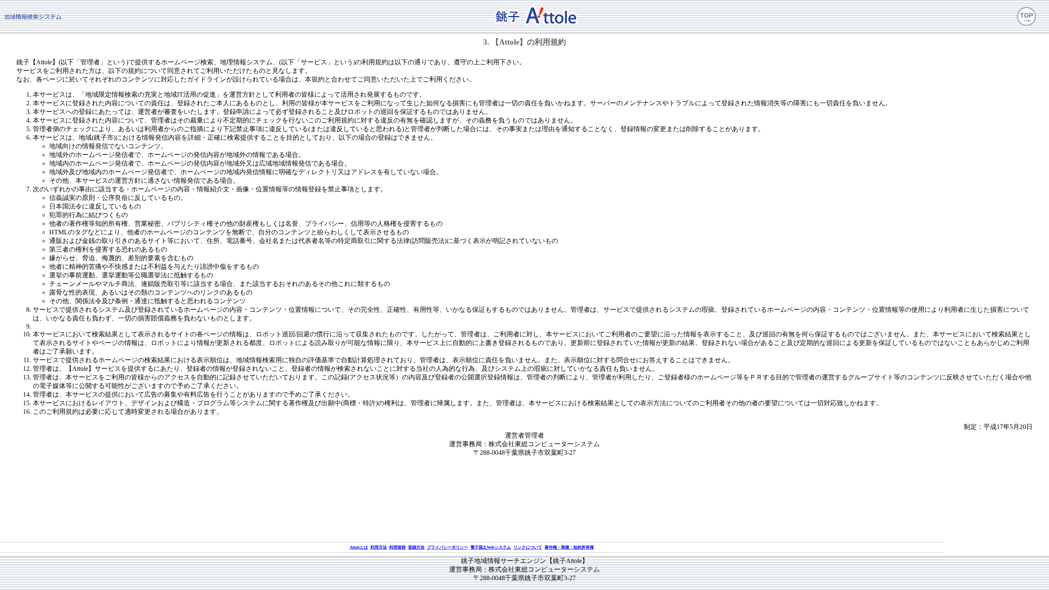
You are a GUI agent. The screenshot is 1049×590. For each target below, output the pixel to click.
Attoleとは (359, 547)
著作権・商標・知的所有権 (569, 547)
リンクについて (527, 547)
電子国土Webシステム (490, 547)
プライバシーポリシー (447, 547)
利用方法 (378, 547)
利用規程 (397, 547)
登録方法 (416, 547)
